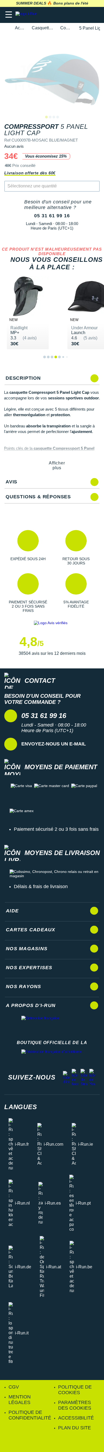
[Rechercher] (63, 14)
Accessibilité (76, 1418)
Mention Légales (20, 1399)
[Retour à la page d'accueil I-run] (27, 14)
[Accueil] (6, 28)
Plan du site (74, 1427)
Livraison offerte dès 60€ (29, 173)
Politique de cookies (75, 1389)
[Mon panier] (94, 14)
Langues (20, 1106)
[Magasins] (73, 14)
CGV (14, 1387)
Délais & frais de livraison (41, 886)
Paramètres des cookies (74, 1405)
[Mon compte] (84, 14)
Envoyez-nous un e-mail (53, 744)
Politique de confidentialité (30, 1415)
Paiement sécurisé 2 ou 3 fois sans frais (56, 829)
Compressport (66, 28)
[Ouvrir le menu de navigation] (8, 14)
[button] (28, 547)
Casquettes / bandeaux (43, 28)
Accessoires (20, 28)
